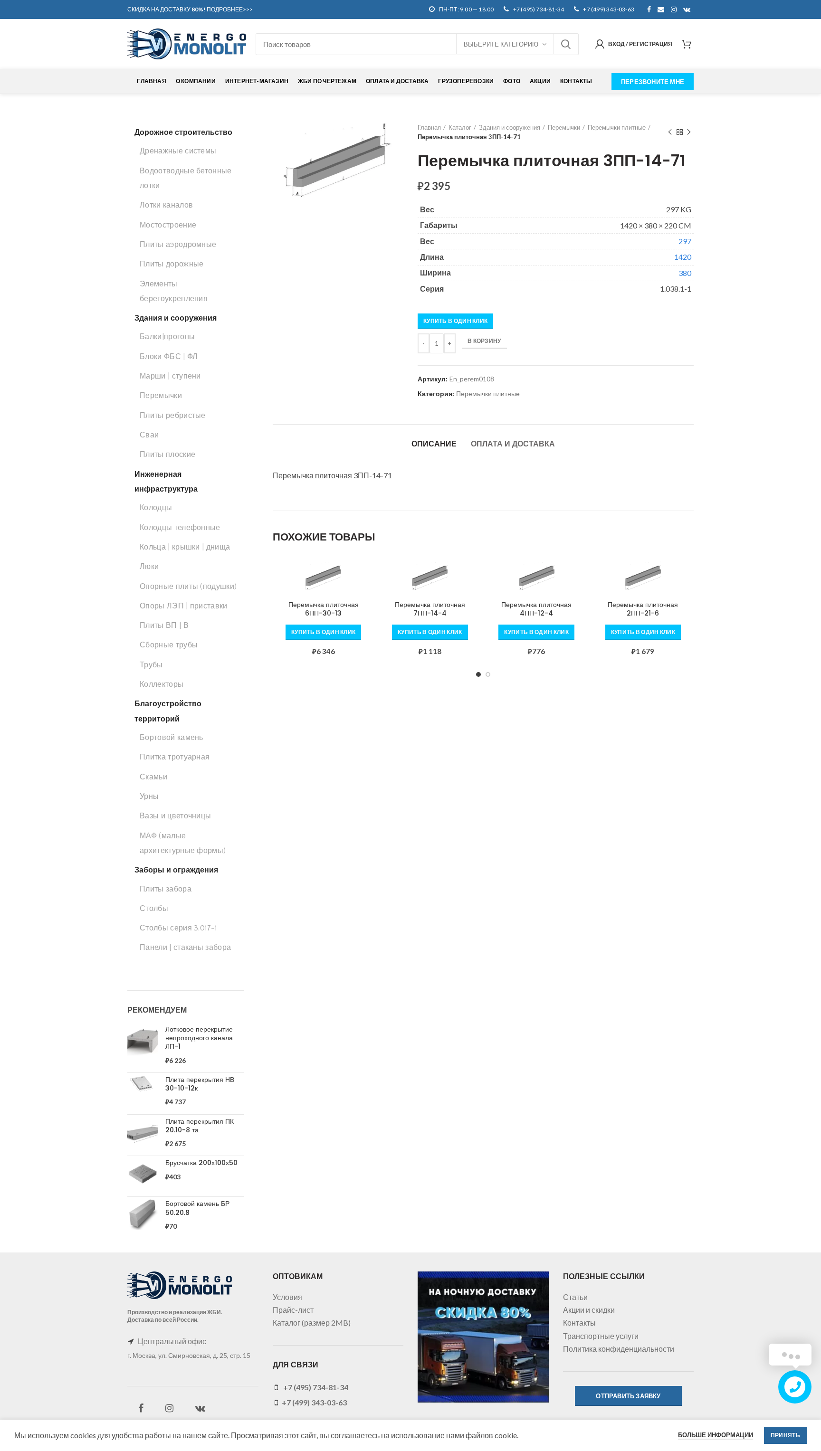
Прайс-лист (293, 1309)
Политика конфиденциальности (618, 1348)
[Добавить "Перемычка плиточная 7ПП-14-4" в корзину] (474, 576)
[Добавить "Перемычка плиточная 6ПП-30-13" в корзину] (367, 576)
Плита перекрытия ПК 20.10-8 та (199, 1125)
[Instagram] (674, 9)
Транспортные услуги (601, 1335)
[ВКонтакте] (687, 9)
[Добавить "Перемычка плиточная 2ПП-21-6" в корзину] (687, 576)
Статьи (575, 1296)
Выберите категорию (501, 44)
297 (684, 241)
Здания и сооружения (509, 127)
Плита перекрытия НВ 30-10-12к (199, 1083)
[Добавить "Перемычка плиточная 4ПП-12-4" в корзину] (580, 576)
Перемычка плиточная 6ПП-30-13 (323, 608)
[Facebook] (649, 9)
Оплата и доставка (513, 443)
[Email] (661, 9)
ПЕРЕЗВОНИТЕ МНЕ (652, 81)
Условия (287, 1296)
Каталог (460, 127)
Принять (785, 1435)
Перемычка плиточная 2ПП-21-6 (643, 608)
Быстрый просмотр (367, 597)
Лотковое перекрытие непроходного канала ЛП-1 (199, 1038)
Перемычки (564, 127)
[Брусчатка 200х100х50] (142, 1173)
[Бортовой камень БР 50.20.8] (142, 1215)
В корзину (484, 340)
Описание (434, 443)
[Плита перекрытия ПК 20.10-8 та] (142, 1133)
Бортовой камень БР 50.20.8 (197, 1207)
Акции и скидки (589, 1309)
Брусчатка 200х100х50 (201, 1162)
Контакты (579, 1322)
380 (684, 272)
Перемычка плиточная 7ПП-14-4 (430, 608)
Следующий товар (689, 132)
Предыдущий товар (670, 132)
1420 (682, 256)
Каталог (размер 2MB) (312, 1322)
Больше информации (715, 1435)
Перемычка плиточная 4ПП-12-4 (536, 608)
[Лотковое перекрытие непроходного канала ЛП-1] (142, 1045)
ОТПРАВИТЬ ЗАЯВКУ (628, 1396)
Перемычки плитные (617, 127)
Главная (429, 127)
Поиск (566, 44)
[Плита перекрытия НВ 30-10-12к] (142, 1091)
